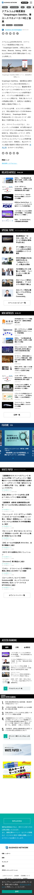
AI (22, 7)
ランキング (5, 862)
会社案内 (16, 875)
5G (3, 25)
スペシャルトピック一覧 (17, 303)
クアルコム (9, 25)
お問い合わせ (8, 878)
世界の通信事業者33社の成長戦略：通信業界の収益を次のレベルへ (18, 702)
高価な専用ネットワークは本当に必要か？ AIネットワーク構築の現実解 (18, 713)
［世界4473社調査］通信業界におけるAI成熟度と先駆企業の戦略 (18, 708)
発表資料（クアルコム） (9, 163)
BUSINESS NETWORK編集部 (13, 29)
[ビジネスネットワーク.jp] (9, 2)
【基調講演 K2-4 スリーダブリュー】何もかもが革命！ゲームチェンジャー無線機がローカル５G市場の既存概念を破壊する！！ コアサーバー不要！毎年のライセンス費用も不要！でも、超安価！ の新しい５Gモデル (18, 721)
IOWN (5, 7)
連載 (3, 866)
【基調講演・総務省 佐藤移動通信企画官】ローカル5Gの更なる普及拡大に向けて (18, 729)
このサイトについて (7, 875)
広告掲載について (25, 875)
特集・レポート (6, 853)
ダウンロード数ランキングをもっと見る (19, 737)
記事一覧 (17, 415)
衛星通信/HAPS (18, 25)
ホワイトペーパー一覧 (17, 595)
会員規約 (25, 878)
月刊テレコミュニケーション (10, 870)
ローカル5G (14, 7)
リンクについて (17, 878)
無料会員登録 (24, 2)
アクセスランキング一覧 (15, 688)
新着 (3, 857)
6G (29, 7)
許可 (17, 891)
